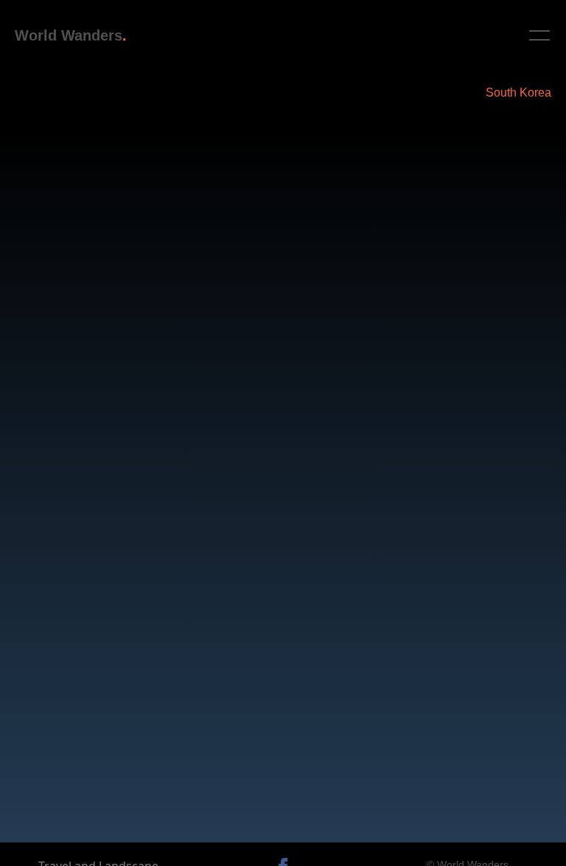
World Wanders (68, 35)
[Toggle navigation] (539, 36)
